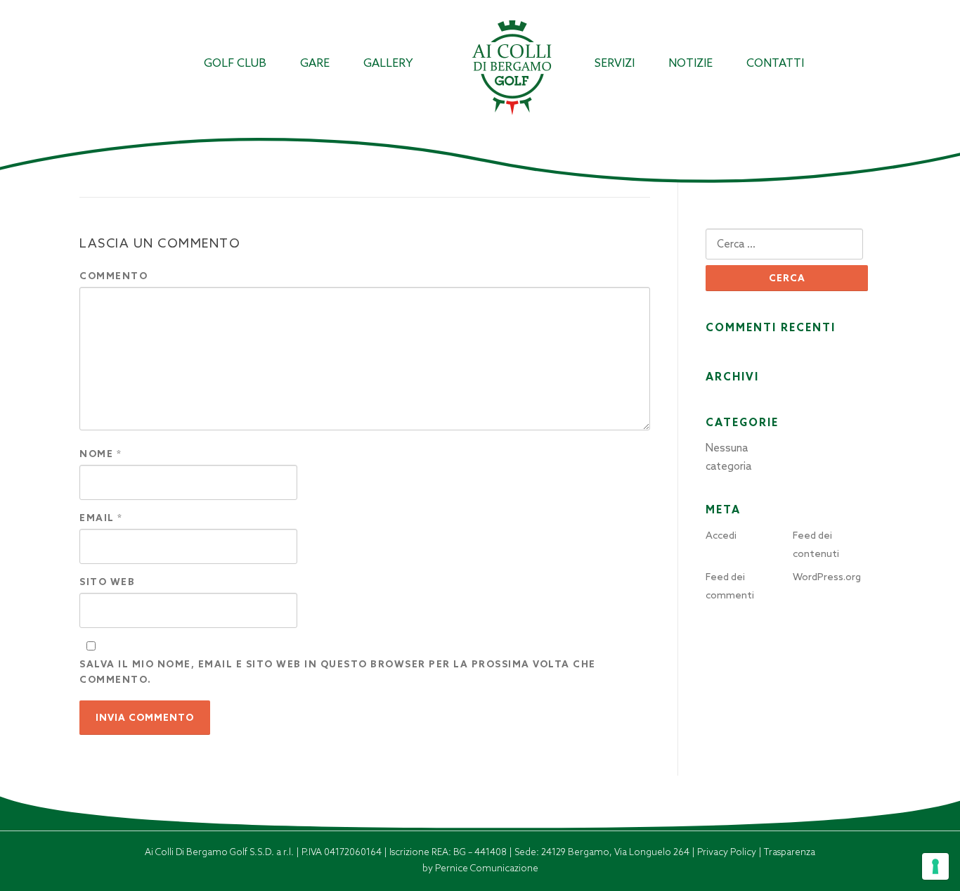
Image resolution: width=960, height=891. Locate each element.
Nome (100, 454)
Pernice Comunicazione (486, 868)
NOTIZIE (690, 63)
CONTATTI (775, 63)
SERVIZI (615, 63)
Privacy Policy (727, 852)
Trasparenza (789, 852)
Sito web (107, 582)
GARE (315, 63)
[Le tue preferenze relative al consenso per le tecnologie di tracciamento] (935, 866)
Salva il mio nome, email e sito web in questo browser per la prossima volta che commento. (337, 672)
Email (101, 518)
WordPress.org (827, 576)
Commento (113, 276)
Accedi (721, 535)
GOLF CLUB (235, 63)
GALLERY (388, 63)
